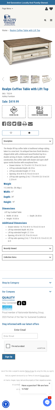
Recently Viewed (10, 248)
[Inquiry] (30, 133)
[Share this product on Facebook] (4, 123)
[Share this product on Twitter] (14, 123)
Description (8, 141)
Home (4, 30)
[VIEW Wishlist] (11, 133)
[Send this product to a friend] (30, 123)
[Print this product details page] (24, 123)
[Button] (51, 20)
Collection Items (10, 257)
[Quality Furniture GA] (9, 20)
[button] (46, 8)
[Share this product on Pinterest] (9, 123)
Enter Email (20, 329)
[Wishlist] (50, 8)
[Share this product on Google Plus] (19, 123)
